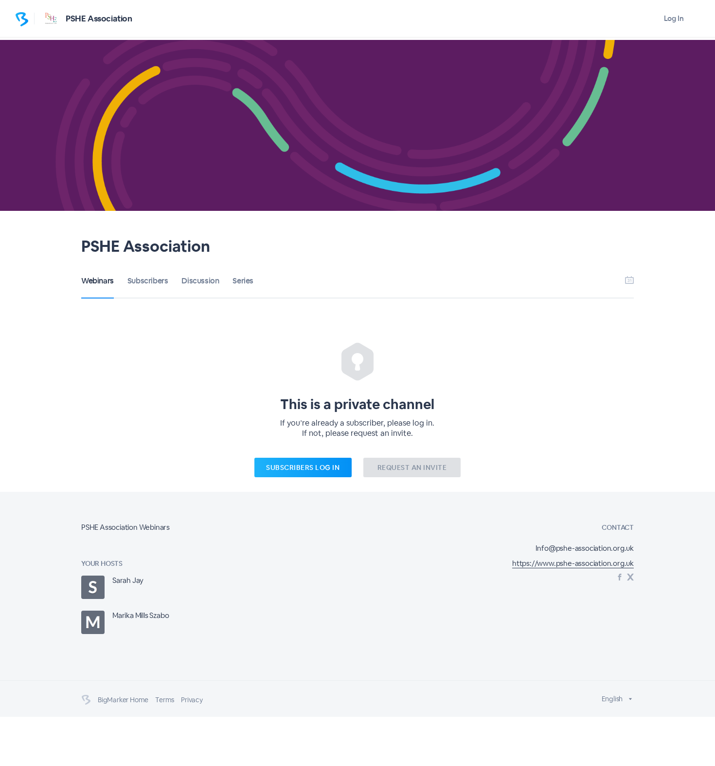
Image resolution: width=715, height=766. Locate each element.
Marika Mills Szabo (140, 615)
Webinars (97, 281)
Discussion (200, 281)
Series (242, 281)
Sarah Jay (127, 580)
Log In (674, 18)
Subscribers (147, 281)
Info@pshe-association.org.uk (585, 548)
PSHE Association (99, 18)
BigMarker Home (123, 699)
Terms (164, 699)
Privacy (192, 699)
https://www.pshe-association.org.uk (573, 563)
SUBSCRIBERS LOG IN (303, 467)
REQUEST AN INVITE (412, 467)
